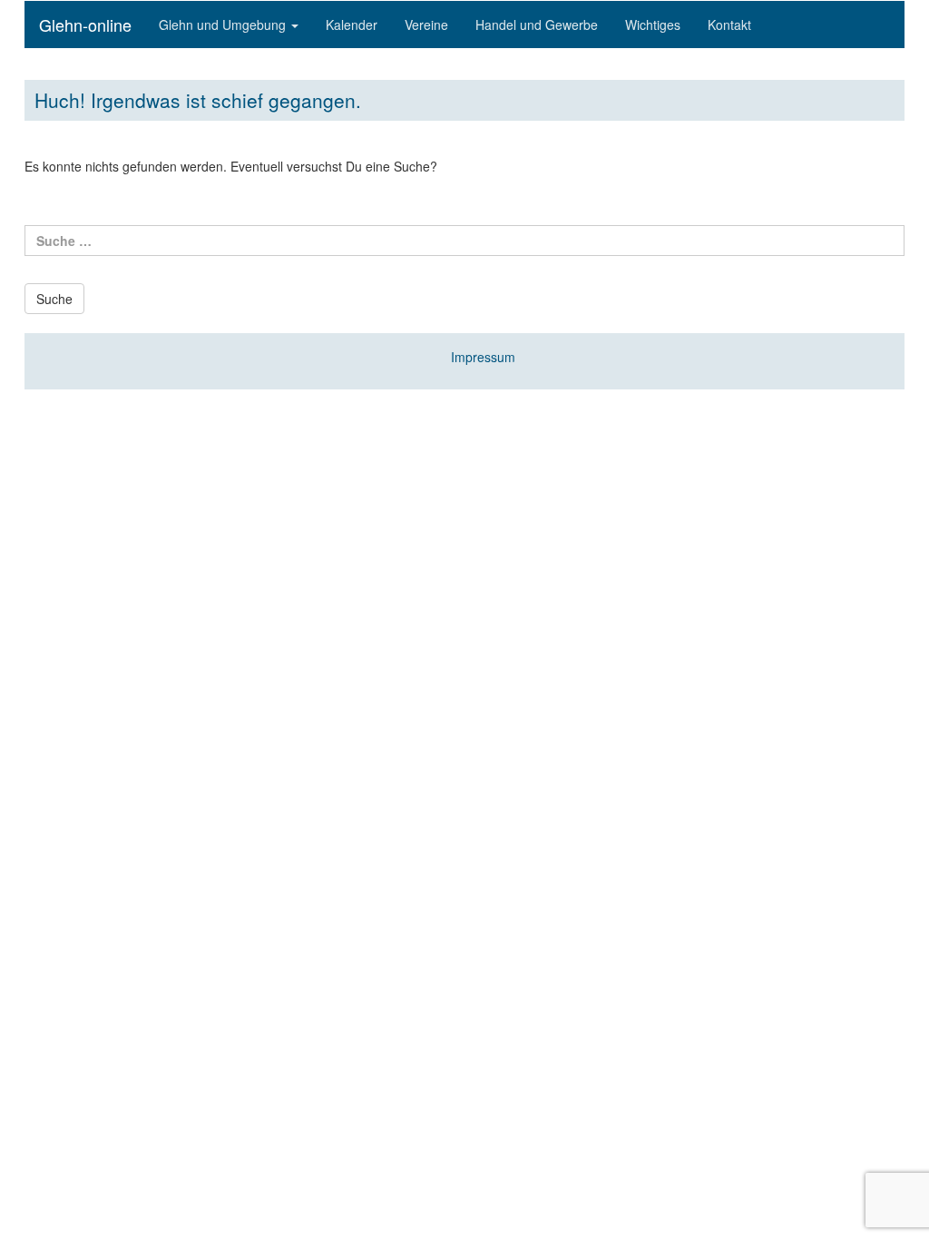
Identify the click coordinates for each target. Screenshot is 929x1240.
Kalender (351, 24)
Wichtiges (652, 24)
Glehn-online (85, 24)
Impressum (483, 357)
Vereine (426, 24)
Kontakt (729, 24)
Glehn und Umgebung (224, 24)
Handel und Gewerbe (536, 24)
